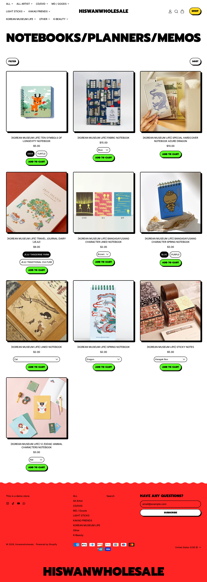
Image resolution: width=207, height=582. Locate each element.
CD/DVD (78, 505)
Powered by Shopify (46, 544)
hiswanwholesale (103, 11)
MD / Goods (80, 510)
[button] (176, 11)
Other (76, 530)
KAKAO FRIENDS (82, 520)
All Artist (78, 500)
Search (111, 495)
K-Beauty (78, 535)
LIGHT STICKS (81, 515)
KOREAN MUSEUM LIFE (86, 525)
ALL (75, 495)
